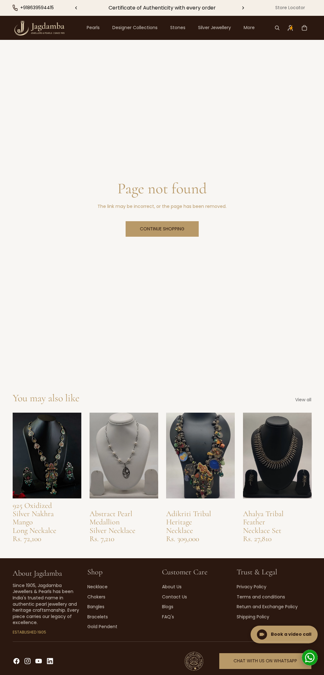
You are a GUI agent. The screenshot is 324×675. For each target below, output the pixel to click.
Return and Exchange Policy (267, 606)
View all (303, 400)
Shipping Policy (253, 617)
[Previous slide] (76, 8)
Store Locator (290, 7)
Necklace (97, 587)
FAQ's (168, 617)
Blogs (167, 606)
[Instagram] (27, 661)
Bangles (95, 606)
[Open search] (277, 28)
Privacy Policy (251, 587)
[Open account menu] (290, 28)
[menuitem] (249, 28)
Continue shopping (162, 229)
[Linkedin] (50, 661)
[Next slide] (243, 8)
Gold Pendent (102, 626)
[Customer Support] (310, 658)
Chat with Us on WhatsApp (265, 661)
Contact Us (174, 597)
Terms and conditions (261, 597)
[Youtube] (38, 661)
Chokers (96, 597)
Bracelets (97, 617)
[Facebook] (16, 661)
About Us (172, 587)
